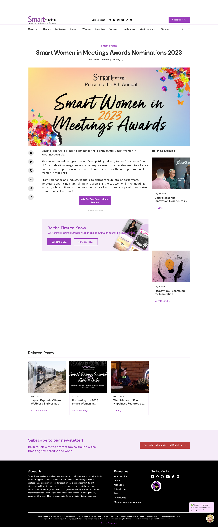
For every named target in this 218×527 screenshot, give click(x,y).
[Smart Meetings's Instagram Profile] (118, 20)
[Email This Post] (31, 179)
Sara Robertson (39, 410)
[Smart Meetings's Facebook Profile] (114, 20)
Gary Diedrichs (162, 300)
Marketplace (129, 29)
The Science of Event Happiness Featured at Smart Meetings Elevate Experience (128, 405)
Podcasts (113, 29)
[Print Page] (31, 197)
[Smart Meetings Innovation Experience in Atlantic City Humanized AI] (171, 173)
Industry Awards (147, 29)
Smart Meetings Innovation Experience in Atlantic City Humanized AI (170, 202)
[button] (210, 518)
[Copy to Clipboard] (31, 188)
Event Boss (100, 29)
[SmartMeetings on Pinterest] (31, 170)
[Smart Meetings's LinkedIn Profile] (110, 20)
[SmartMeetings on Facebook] (31, 153)
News (46, 29)
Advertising (120, 489)
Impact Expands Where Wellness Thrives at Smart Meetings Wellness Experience (46, 405)
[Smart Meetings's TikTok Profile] (127, 20)
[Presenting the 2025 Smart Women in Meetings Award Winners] (88, 377)
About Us (165, 29)
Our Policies (120, 497)
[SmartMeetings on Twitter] (31, 162)
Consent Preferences (109, 523)
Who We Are (121, 476)
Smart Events (109, 45)
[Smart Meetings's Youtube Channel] (167, 476)
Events (73, 29)
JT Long (159, 207)
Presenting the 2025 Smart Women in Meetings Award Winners (85, 405)
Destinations (60, 29)
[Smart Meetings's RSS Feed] (131, 20)
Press (117, 493)
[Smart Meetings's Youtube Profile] (122, 20)
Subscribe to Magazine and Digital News (165, 445)
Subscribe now (59, 241)
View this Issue (85, 241)
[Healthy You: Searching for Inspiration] (171, 266)
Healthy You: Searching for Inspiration (170, 292)
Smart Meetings (42, 19)
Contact (118, 480)
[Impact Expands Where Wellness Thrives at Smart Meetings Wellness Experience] (47, 377)
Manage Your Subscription (127, 501)
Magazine (32, 29)
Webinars (86, 29)
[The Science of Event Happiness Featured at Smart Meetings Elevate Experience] (130, 377)
